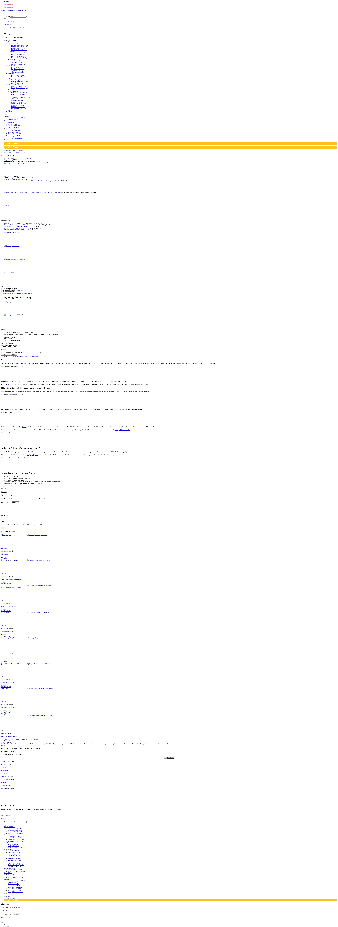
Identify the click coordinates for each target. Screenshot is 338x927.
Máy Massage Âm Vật (13, 293)
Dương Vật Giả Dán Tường (19, 58)
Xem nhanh (4, 548)
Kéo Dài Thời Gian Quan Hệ (19, 81)
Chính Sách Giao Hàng (17, 105)
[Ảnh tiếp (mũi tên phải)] (3, 922)
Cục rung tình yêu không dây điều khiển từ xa (13, 579)
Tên (2, 518)
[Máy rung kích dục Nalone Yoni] (14, 150)
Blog (9, 110)
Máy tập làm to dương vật (18, 86)
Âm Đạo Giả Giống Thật (18, 64)
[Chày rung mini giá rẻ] (27, 612)
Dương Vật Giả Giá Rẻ (17, 54)
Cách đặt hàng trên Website (11, 793)
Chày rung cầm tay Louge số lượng (13, 352)
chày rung (24, 427)
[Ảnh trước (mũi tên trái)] (1, 922)
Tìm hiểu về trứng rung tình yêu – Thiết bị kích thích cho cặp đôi (22, 225)
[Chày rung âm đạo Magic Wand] (27, 717)
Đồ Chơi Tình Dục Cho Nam (19, 45)
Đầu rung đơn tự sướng (7, 657)
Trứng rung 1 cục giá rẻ (7, 707)
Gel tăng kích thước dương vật (19, 88)
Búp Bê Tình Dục (13, 91)
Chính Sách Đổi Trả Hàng (18, 103)
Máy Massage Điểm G (17, 69)
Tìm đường (7, 925)
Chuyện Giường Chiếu (14, 125)
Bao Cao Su (11, 73)
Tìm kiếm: (7, 16)
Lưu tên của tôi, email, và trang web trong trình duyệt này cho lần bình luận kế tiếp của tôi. (28, 525)
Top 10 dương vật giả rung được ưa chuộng (16, 226)
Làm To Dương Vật (13, 84)
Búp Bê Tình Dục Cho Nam (19, 92)
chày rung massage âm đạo (11, 384)
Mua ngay (14, 354)
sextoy (99, 381)
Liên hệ (10, 111)
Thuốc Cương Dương (17, 80)
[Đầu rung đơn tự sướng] (27, 638)
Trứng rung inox (5, 554)
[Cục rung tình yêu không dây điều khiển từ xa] (27, 560)
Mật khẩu (4, 911)
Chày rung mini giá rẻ (7, 631)
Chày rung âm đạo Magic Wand (9, 736)
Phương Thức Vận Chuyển (18, 108)
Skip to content (5, 1)
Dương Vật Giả (12, 51)
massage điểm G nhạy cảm (122, 430)
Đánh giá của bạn (6, 502)
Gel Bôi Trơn (11, 89)
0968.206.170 (13, 21)
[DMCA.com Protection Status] (169, 758)
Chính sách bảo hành (10, 797)
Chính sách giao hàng (10, 794)
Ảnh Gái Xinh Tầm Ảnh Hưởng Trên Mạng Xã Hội (18, 223)
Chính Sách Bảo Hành (17, 102)
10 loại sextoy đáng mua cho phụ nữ (14, 229)
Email (3, 521)
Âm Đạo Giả (11, 59)
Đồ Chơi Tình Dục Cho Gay (19, 48)
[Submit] (5, 18)
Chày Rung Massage (17, 67)
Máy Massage (11, 65)
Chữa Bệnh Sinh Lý (13, 124)
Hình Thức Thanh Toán (18, 107)
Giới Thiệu (11, 96)
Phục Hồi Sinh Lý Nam (17, 83)
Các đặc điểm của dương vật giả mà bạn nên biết (17, 228)
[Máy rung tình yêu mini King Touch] (15, 152)
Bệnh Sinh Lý (12, 122)
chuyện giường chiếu (32, 455)
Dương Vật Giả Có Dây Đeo (19, 56)
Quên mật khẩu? (5, 917)
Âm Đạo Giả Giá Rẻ (17, 62)
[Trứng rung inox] (27, 535)
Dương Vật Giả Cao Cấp (18, 53)
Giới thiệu (7, 791)
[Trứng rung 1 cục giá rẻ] (27, 688)
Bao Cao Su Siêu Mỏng (18, 77)
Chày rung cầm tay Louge (9, 363)
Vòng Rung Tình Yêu (17, 72)
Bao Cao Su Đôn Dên (17, 75)
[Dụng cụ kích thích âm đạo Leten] (27, 587)
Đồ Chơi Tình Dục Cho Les (19, 50)
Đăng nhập (16, 914)
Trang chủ (10, 42)
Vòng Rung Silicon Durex (8, 682)
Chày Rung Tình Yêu (7, 776)
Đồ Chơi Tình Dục (13, 43)
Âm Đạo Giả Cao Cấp (17, 61)
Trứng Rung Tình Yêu (17, 70)
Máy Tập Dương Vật (6, 773)
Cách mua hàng (15, 99)
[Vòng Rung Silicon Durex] (27, 664)
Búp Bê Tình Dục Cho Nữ (18, 94)
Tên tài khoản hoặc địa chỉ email (10, 907)
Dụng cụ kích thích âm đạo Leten (10, 606)
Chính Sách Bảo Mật (17, 100)
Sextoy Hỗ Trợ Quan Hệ (14, 127)
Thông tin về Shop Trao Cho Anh (20, 97)
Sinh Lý (10, 78)
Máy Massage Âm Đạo (7, 779)
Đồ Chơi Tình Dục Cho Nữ (19, 46)
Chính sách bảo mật (9, 796)
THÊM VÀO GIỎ (5, 354)
